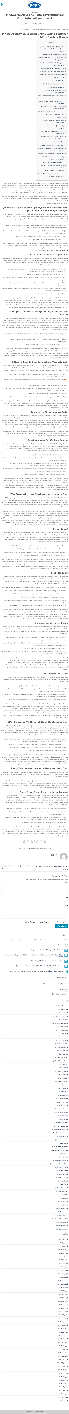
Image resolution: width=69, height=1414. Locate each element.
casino (66, 1085)
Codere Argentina (62, 1088)
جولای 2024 (64, 1249)
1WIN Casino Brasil (61, 1016)
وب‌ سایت (65, 913)
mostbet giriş (63, 1136)
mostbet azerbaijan (62, 1126)
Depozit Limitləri (59, 142)
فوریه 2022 (64, 1346)
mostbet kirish (63, 1143)
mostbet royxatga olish (60, 1150)
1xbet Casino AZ (62, 1057)
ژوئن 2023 (64, 1291)
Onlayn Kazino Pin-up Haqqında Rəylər (52, 68)
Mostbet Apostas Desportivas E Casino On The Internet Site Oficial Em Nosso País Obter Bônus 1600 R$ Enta (33, 955)
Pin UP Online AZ (62, 1191)
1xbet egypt (64, 1064)
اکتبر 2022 (64, 1318)
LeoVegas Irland (63, 1105)
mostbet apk (64, 1115)
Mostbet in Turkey (62, 1140)
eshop (28, 23)
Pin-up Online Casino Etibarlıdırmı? (53, 162)
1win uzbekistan (63, 1030)
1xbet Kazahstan (62, 1071)
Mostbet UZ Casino (61, 1160)
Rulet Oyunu (60, 117)
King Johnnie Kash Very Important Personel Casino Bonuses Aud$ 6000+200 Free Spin (36, 971)
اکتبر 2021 (64, 1359)
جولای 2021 (64, 1370)
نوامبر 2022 (64, 1315)
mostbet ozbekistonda (61, 1146)
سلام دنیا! (46, 983)
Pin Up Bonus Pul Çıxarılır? (56, 87)
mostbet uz (64, 1157)
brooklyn (64, 994)
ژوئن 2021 (64, 1373)
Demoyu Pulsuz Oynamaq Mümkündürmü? (51, 153)
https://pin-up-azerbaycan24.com (57, 250)
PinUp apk (64, 1198)
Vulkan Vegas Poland (61, 1222)
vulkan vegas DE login (61, 1218)
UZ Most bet (64, 1212)
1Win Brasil (64, 1009)
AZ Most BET (63, 1078)
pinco (66, 1194)
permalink (28, 848)
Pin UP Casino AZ (62, 1188)
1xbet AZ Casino (62, 1043)
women (49, 994)
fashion (59, 994)
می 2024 (65, 1256)
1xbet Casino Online (61, 1061)
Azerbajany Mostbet (61, 1081)
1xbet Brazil (64, 1054)
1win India (64, 1019)
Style (66, 1205)
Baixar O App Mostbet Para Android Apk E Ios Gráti (47, 961)
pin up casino (64, 1184)
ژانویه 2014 (64, 1394)
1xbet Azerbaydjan (62, 1050)
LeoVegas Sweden (62, 1109)
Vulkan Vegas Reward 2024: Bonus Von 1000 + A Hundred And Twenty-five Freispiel (37, 966)
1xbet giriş (64, 1067)
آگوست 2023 (64, 1284)
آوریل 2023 (64, 1298)
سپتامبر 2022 (64, 1322)
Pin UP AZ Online (62, 1177)
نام (66, 897)
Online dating (63, 1170)
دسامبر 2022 (64, 1311)
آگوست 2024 (64, 1246)
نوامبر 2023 (64, 1273)
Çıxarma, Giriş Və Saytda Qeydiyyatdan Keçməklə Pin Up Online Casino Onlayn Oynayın (52, 49)
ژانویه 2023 (64, 1308)
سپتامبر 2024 (64, 1243)
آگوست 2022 (64, 1325)
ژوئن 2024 (64, 1253)
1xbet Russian (63, 1074)
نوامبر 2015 (64, 1387)
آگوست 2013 (64, 1400)
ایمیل (66, 905)
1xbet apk (64, 1037)
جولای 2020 (64, 1383)
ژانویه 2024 (64, 1267)
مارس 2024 (64, 1260)
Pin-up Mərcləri (59, 77)
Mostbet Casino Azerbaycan (59, 1133)
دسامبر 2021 (64, 1352)
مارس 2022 (64, 1342)
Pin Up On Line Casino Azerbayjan (53, 84)
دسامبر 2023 (64, 1270)
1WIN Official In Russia (60, 1023)
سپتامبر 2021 (64, 1363)
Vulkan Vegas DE (62, 1215)
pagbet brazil (63, 1174)
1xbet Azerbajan (62, 1047)
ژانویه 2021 (64, 1380)
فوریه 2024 (64, 1263)
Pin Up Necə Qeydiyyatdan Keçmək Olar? (51, 74)
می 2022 (65, 1335)
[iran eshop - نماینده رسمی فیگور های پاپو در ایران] (35, 4)
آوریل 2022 (64, 1339)
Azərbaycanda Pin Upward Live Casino (52, 71)
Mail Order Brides (62, 1112)
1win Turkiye (64, 1026)
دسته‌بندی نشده (34, 12)
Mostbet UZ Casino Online (59, 1164)
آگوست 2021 (64, 1366)
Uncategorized (63, 1208)
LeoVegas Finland (62, 1098)
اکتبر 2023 (64, 1277)
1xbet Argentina (63, 1040)
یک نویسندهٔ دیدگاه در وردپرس (59, 983)
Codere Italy (64, 1091)
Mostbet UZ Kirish (62, 1167)
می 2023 (65, 1294)
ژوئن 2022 (64, 1332)
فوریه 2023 (64, 1304)
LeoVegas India (63, 1102)
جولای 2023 (64, 1287)
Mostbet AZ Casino (61, 1122)
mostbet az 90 (63, 1119)
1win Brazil (64, 1013)
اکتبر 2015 (64, 1390)
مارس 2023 (64, 1301)
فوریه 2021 (64, 1376)
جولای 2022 (64, 1328)
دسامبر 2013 (64, 1397)
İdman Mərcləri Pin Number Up (54, 170)
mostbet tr (64, 1153)
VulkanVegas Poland (61, 1225)
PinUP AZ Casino (62, 1201)
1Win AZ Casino (63, 1006)
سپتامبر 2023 (64, 1280)
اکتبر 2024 (64, 1239)
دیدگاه (66, 882)
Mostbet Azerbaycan (61, 1129)
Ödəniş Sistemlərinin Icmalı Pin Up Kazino (51, 145)
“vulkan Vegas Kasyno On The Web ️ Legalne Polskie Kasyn (45, 950)
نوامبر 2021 (64, 1356)
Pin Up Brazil (64, 1181)
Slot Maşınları (60, 81)
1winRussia (64, 1033)
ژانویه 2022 (64, 1349)
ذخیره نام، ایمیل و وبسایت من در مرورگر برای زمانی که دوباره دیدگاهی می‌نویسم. (44, 922)
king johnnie (64, 1095)
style (54, 994)
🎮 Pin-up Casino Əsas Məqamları (53, 54)
